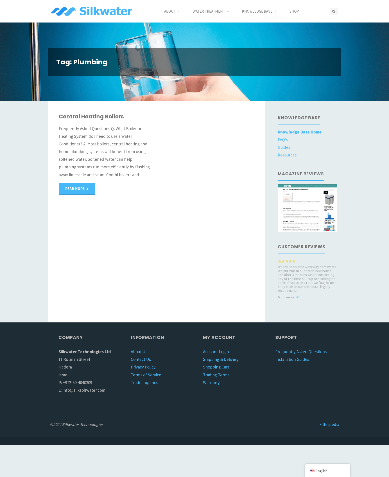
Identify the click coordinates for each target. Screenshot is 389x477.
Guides (284, 147)
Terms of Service (146, 375)
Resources (287, 155)
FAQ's (283, 139)
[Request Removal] (297, 298)
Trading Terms (216, 375)
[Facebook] (334, 11)
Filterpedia (329, 424)
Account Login (216, 351)
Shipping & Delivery (221, 359)
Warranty (211, 382)
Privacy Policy (143, 367)
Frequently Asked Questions (301, 351)
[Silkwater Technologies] (92, 11)
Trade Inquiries (144, 382)
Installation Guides (292, 359)
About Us (139, 351)
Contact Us (141, 359)
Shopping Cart (216, 367)
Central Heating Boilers (91, 116)
